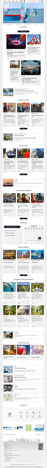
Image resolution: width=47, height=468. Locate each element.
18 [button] (28, 238)
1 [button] (39, 230)
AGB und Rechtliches (7, 445)
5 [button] (39, 243)
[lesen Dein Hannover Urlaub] (9, 261)
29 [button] (31, 230)
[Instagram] (12, 434)
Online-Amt (24, 31)
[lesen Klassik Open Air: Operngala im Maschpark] (16, 46)
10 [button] (25, 235)
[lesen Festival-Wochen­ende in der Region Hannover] (31, 72)
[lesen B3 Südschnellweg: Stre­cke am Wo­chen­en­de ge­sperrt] (34, 44)
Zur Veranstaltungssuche (13, 226)
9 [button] (42, 233)
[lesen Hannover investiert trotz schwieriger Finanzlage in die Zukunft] (15, 71)
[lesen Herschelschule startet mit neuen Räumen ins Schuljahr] (23, 115)
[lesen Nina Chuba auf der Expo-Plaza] (23, 204)
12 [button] (31, 235)
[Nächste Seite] (26, 362)
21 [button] (36, 238)
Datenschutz (6, 446)
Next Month (42, 226)
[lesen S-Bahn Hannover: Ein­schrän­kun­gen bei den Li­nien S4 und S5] (9, 160)
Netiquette (5, 449)
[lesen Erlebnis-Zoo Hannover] (10, 293)
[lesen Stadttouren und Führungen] (23, 261)
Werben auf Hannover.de (8, 450)
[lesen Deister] (10, 316)
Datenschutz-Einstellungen (8, 453)
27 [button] (25, 230)
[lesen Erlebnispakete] (37, 261)
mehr (23, 128)
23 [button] (42, 238)
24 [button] (25, 240)
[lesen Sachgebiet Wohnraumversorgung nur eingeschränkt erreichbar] (37, 160)
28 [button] (28, 230)
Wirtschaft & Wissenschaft (27, 24)
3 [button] (25, 233)
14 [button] (36, 235)
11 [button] (28, 235)
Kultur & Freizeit (18, 24)
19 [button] (31, 238)
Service (41, 24)
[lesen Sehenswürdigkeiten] (23, 293)
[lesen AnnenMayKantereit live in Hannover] (37, 204)
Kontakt (5, 452)
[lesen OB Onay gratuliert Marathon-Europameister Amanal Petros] (9, 115)
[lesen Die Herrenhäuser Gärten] (37, 293)
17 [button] (25, 238)
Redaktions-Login (6, 460)
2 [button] (42, 230)
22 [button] (39, 238)
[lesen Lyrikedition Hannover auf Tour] (37, 115)
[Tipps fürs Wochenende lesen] (23, 13)
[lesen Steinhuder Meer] (23, 316)
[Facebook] (10, 434)
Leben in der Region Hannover (9, 24)
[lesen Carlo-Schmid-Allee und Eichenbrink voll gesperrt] (23, 160)
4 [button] (28, 233)
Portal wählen (33, 1)
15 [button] (39, 235)
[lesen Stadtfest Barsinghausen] (9, 204)
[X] (15, 434)
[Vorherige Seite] (21, 362)
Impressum (6, 443)
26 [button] (31, 240)
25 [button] (28, 240)
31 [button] (36, 230)
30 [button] (42, 240)
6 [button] (42, 243)
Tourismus (35, 24)
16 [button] (42, 235)
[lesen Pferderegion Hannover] (37, 316)
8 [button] (39, 233)
